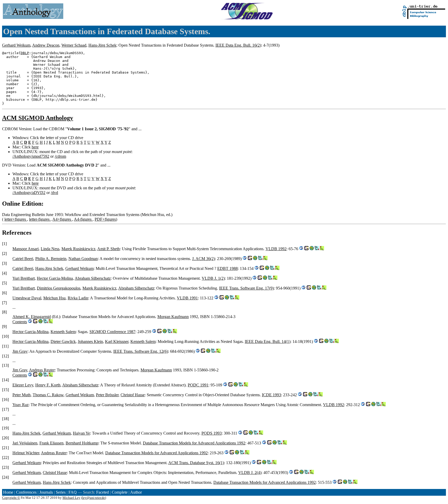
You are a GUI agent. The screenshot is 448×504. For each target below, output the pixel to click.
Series (61, 492)
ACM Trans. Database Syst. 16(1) (196, 462)
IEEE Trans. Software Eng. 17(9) (246, 288)
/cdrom (60, 156)
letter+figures (15, 219)
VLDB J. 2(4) (249, 472)
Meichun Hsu (54, 298)
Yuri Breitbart (23, 278)
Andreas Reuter (42, 370)
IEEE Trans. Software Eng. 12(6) (140, 351)
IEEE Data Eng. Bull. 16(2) (238, 45)
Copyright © (11, 498)
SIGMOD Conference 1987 (112, 331)
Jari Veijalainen (24, 443)
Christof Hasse (133, 395)
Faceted (102, 492)
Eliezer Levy (22, 385)
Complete (120, 492)
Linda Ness (50, 249)
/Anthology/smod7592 (30, 156)
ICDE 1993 (271, 395)
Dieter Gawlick (63, 341)
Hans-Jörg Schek (102, 45)
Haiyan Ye (81, 433)
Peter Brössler (107, 395)
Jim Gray (19, 351)
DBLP (25, 53)
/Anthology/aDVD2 (28, 192)
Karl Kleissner (116, 341)
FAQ (72, 492)
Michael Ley (71, 498)
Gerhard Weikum (16, 45)
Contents (19, 322)
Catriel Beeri (22, 258)
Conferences (26, 492)
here (35, 147)
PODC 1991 (198, 385)
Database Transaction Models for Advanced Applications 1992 (194, 443)
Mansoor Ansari (25, 249)
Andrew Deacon (45, 45)
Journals (46, 492)
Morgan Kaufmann (173, 316)
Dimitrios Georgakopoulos (58, 288)
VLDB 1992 (275, 249)
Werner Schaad (73, 45)
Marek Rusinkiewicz (78, 249)
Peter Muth (21, 395)
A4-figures (83, 219)
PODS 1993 (211, 433)
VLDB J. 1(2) (213, 278)
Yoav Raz (20, 404)
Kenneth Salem (63, 331)
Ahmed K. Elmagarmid (31, 316)
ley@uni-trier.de (93, 498)
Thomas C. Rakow (48, 395)
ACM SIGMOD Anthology (37, 117)
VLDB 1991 (187, 298)
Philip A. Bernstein (50, 258)
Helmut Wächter (25, 453)
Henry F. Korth (47, 385)
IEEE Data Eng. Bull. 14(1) (267, 341)
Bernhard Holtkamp (82, 443)
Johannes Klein (90, 341)
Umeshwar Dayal (26, 298)
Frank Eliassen (51, 443)
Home (8, 492)
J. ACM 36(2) (203, 258)
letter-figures (40, 219)
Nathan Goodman (83, 258)
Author (136, 492)
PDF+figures (105, 219)
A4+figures (62, 219)
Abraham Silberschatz (93, 278)
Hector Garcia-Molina (55, 278)
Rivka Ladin (78, 298)
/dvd (54, 192)
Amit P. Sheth (108, 249)
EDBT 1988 (227, 268)
